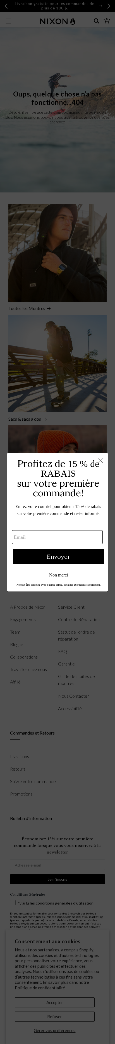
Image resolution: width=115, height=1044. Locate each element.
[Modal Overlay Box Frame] (57, 522)
